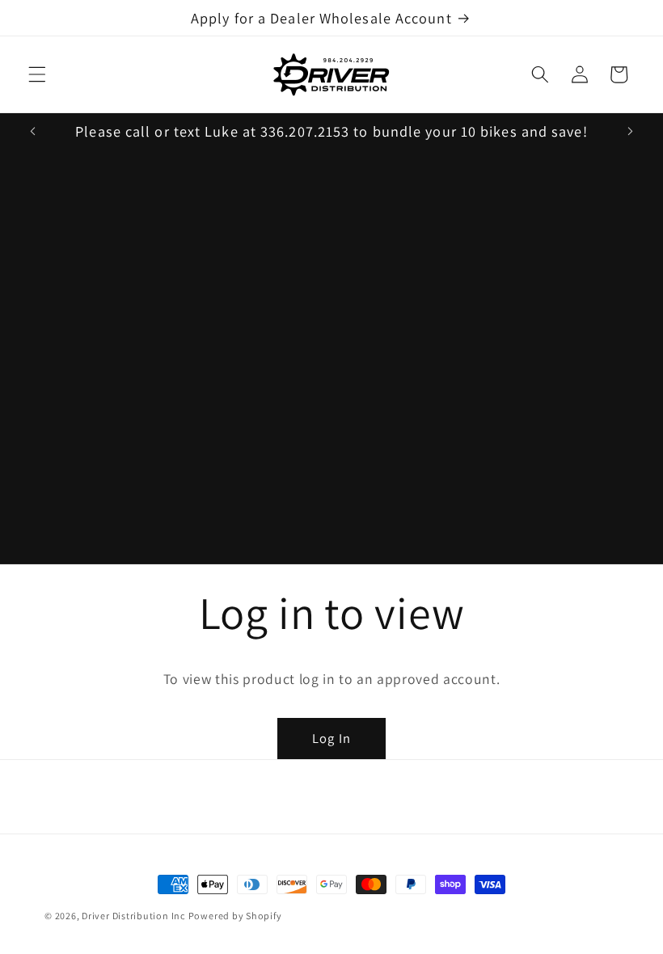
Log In (331, 738)
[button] (37, 74)
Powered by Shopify (235, 916)
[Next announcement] (630, 131)
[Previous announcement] (33, 131)
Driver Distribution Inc (133, 916)
